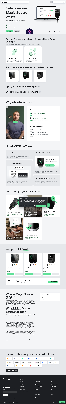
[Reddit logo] (5, 398)
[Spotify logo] (14, 398)
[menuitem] (10, 2)
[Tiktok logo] (10, 398)
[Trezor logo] (4, 2)
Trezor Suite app (9, 44)
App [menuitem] (15, 2)
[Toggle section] (39, 86)
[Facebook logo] (9, 398)
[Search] (51, 2)
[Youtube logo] (12, 398)
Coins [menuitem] (18, 2)
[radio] (12, 265)
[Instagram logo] (7, 398)
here (20, 157)
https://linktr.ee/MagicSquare (10, 344)
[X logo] (3, 398)
